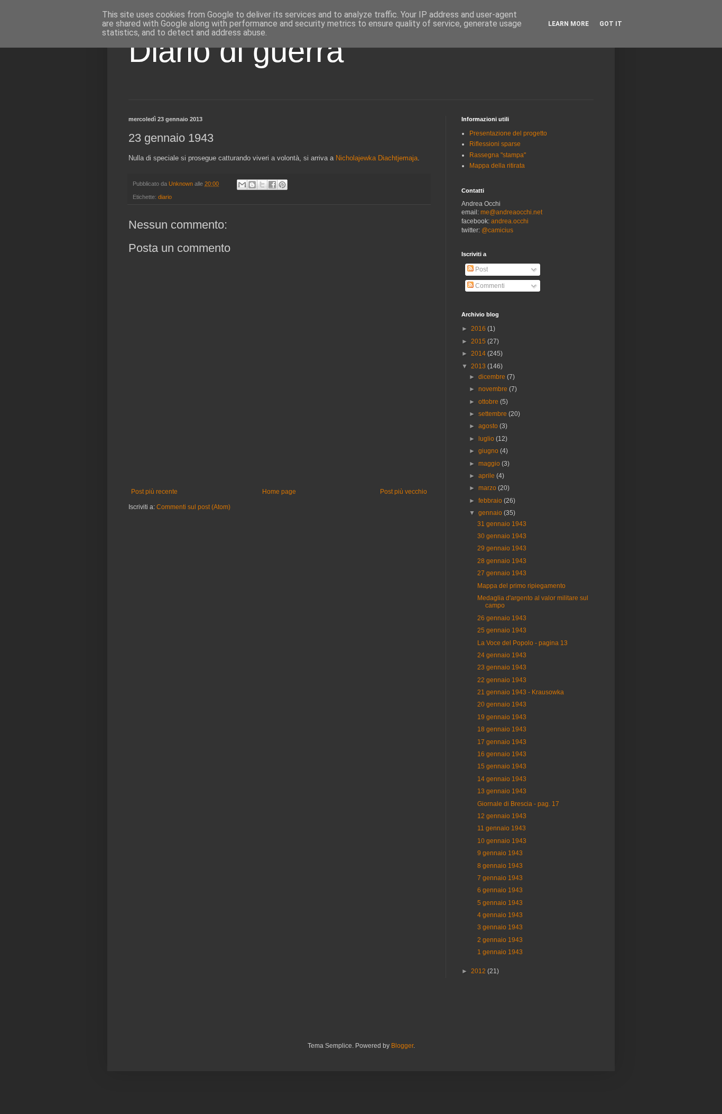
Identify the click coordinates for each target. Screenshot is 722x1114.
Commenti (489, 285)
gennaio (491, 513)
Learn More (568, 24)
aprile (487, 475)
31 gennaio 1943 (501, 524)
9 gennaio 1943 (500, 853)
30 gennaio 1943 (501, 536)
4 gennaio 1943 (500, 915)
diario (165, 197)
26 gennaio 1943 (501, 618)
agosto (488, 426)
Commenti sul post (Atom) (193, 507)
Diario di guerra (236, 51)
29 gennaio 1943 (501, 548)
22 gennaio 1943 (501, 680)
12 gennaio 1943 (501, 816)
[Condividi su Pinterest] (282, 184)
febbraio (491, 500)
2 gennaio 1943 (500, 940)
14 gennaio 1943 (501, 779)
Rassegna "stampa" (497, 155)
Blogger (402, 1045)
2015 (479, 341)
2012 (479, 971)
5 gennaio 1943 (500, 903)
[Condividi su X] (262, 184)
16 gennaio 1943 (501, 754)
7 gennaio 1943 (500, 878)
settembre (493, 414)
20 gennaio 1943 (501, 704)
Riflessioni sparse (495, 144)
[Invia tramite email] (242, 184)
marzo (488, 488)
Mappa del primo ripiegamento (521, 586)
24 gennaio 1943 (501, 655)
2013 (479, 366)
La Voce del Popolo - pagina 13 (522, 643)
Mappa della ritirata (497, 165)
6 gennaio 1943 (500, 890)
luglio (487, 438)
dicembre (492, 377)
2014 (479, 353)
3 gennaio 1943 (500, 927)
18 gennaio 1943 (501, 729)
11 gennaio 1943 (501, 828)
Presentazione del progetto (508, 133)
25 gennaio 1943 (501, 630)
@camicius (497, 230)
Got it (610, 24)
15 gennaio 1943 (501, 766)
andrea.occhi (510, 221)
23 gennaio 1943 (501, 667)
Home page (279, 491)
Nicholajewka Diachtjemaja (377, 158)
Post (481, 269)
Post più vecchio (403, 491)
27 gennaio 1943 (501, 573)
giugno (489, 451)
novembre (493, 389)
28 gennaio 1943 (501, 561)
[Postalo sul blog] (252, 184)
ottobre (489, 401)
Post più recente (154, 491)
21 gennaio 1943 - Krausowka (520, 692)
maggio (490, 463)
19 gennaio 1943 (501, 717)
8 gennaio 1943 (500, 866)
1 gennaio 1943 (500, 952)
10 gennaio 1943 (501, 841)
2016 (479, 328)
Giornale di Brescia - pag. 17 (518, 804)
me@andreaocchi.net (511, 212)
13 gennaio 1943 (501, 791)
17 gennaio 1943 (501, 742)
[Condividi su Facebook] (272, 184)
